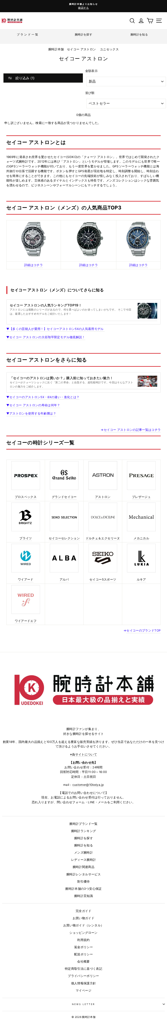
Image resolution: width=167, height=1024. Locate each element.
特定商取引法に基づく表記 (83, 968)
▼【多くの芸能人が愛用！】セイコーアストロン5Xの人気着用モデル (55, 329)
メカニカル (141, 538)
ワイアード (25, 579)
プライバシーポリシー (83, 976)
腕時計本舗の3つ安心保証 (83, 888)
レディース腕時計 (83, 859)
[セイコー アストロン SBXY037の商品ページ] (138, 239)
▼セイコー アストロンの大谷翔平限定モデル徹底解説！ (45, 337)
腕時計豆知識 (83, 896)
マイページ (83, 990)
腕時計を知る (83, 845)
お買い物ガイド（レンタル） (83, 925)
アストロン (103, 497)
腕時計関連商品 (83, 867)
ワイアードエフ (26, 621)
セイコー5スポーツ (102, 579)
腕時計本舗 (56, 49)
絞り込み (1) (24, 78)
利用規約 (83, 940)
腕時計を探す (83, 838)
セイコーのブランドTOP (143, 630)
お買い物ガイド (83, 918)
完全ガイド (83, 911)
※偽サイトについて (83, 754)
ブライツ (25, 538)
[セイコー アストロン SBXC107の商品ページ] (33, 239)
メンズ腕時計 (83, 852)
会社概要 (83, 961)
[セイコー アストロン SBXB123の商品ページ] (89, 239)
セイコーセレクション (64, 538)
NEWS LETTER (83, 1004)
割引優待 (83, 881)
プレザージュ (141, 497)
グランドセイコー (64, 497)
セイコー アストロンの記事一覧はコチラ (132, 429)
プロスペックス (26, 497)
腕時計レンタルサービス (83, 874)
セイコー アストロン (81, 49)
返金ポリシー (83, 947)
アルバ (64, 579)
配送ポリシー (83, 954)
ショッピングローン (83, 932)
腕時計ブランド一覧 (83, 823)
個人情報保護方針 (83, 983)
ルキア (141, 579)
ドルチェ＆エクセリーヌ (103, 538)
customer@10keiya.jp (88, 784)
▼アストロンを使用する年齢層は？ (31, 413)
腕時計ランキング (83, 831)
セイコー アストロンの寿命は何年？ (33, 405)
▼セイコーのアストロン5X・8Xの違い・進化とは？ (43, 397)
